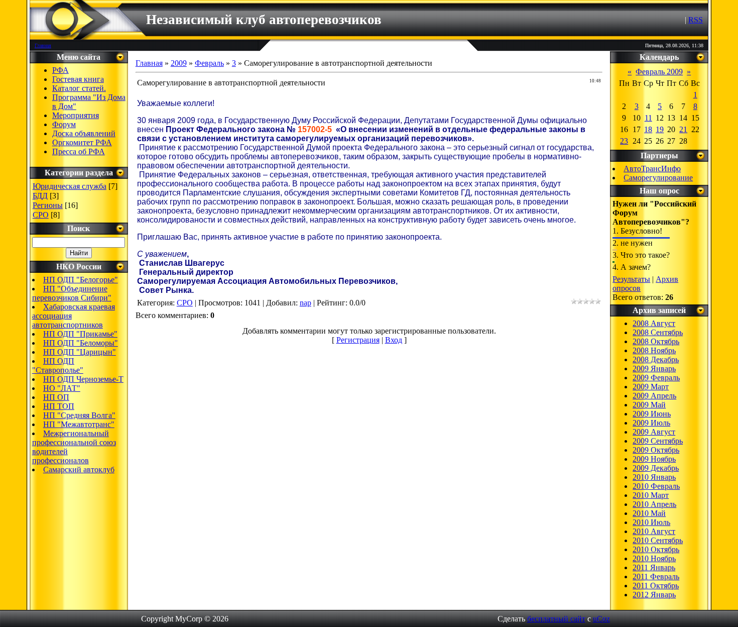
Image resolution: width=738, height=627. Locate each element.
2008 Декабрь (656, 359)
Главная (43, 45)
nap (305, 302)
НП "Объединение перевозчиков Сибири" (71, 293)
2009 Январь (654, 368)
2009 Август (654, 432)
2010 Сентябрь (658, 540)
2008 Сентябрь (658, 332)
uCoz (601, 618)
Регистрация (358, 340)
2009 (179, 63)
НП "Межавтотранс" (78, 424)
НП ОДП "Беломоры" (80, 343)
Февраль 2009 (659, 71)
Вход (393, 340)
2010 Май (649, 513)
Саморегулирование (658, 177)
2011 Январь (654, 567)
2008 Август (654, 323)
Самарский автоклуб (78, 469)
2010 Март (651, 495)
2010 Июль (651, 522)
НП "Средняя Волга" (79, 415)
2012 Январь (654, 594)
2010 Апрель (654, 504)
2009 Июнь (652, 413)
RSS (695, 20)
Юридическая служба (69, 186)
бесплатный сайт (556, 618)
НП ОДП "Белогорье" (80, 279)
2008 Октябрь (656, 341)
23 (624, 141)
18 (648, 129)
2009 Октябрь (656, 450)
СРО (41, 215)
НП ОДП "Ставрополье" (57, 365)
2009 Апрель (654, 395)
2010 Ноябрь (654, 558)
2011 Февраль (656, 576)
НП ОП (56, 397)
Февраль (209, 63)
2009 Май (649, 404)
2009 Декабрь (656, 468)
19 (660, 129)
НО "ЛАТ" (61, 388)
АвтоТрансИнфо (652, 168)
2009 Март (651, 386)
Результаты (631, 279)
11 (648, 118)
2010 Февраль (656, 486)
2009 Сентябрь (658, 441)
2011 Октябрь (656, 585)
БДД (40, 195)
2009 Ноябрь (654, 459)
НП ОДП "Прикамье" (80, 334)
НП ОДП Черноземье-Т (83, 379)
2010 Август (654, 531)
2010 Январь (654, 477)
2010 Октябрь (656, 549)
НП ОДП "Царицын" (79, 352)
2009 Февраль (656, 377)
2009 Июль (651, 423)
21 (683, 129)
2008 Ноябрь (654, 350)
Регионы (48, 205)
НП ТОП (58, 406)
